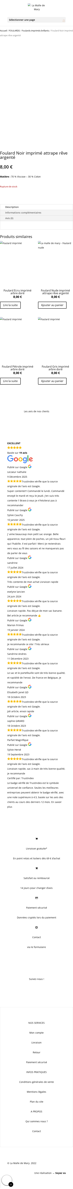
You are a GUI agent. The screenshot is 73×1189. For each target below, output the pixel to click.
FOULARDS (14, 30)
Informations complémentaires (23, 212)
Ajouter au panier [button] (52, 305)
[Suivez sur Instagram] (36, 989)
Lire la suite (10, 305)
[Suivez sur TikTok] (43, 989)
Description (12, 207)
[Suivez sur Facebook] (29, 989)
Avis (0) (9, 218)
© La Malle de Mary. (18, 1163)
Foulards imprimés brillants (35, 30)
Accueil (3, 30)
